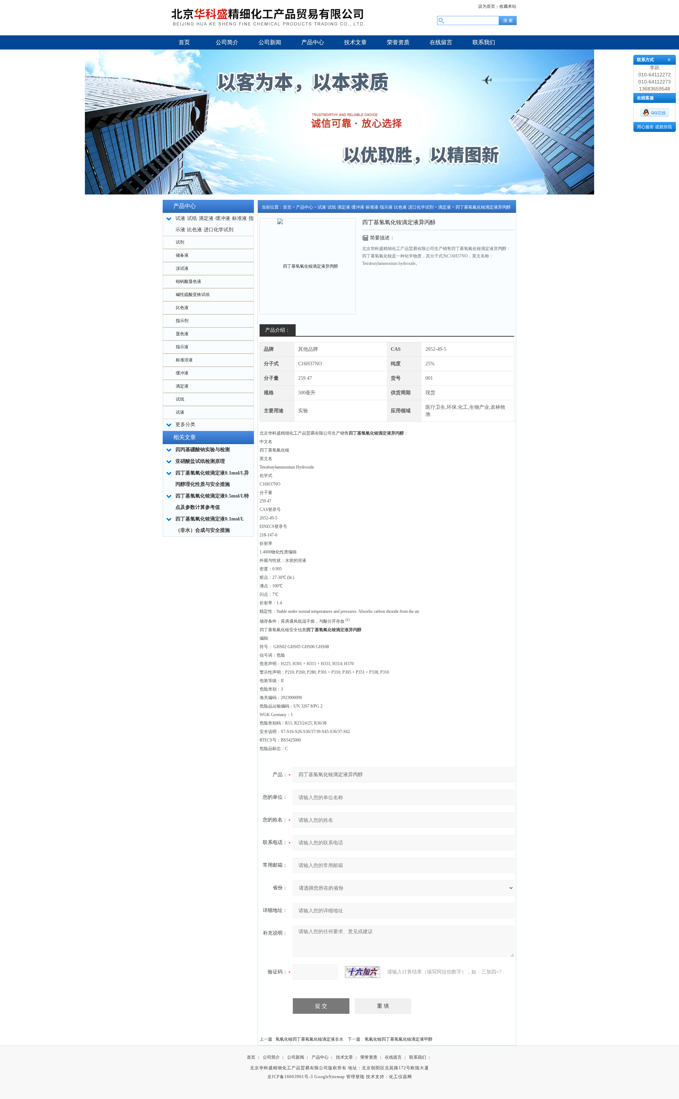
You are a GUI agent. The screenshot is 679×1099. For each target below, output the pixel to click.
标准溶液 (184, 359)
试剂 (180, 242)
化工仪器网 (400, 1076)
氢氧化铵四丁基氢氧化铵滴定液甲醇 (399, 1039)
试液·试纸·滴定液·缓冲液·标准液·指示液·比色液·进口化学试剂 (376, 207)
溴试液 (182, 268)
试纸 (180, 399)
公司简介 (271, 1057)
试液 (180, 412)
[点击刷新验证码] (362, 972)
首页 (287, 207)
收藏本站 (507, 6)
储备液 (182, 255)
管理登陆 (355, 1076)
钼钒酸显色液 (188, 281)
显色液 (182, 333)
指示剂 (182, 320)
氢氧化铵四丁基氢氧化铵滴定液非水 (309, 1039)
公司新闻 (295, 1057)
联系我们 (417, 1057)
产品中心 (304, 207)
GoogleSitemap (329, 1076)
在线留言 (393, 1057)
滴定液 (182, 386)
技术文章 (344, 1057)
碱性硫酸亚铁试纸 (193, 294)
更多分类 (185, 424)
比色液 (182, 307)
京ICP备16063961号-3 (290, 1076)
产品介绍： (277, 330)
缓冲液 (182, 373)
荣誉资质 (368, 1057)
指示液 (182, 346)
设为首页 (486, 6)
